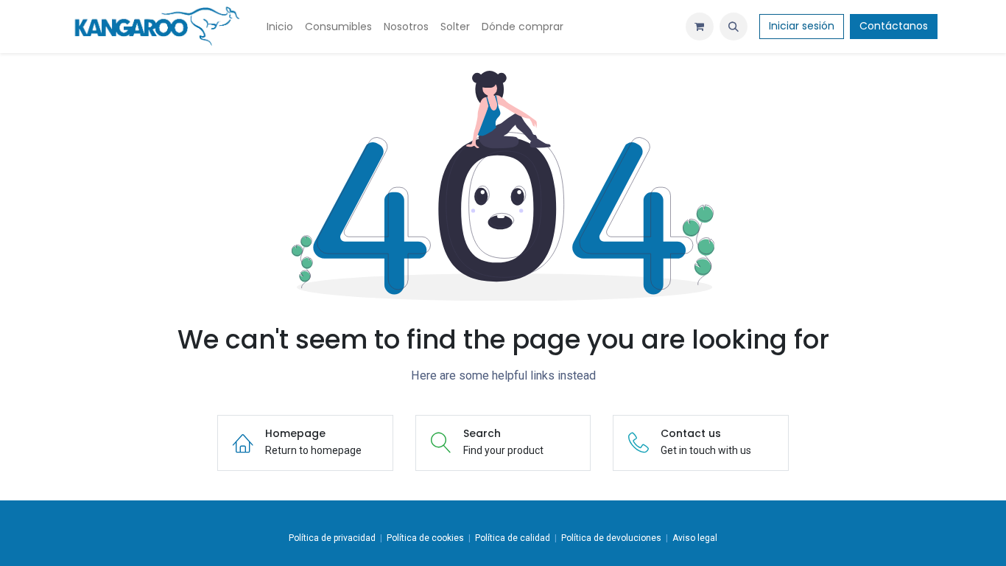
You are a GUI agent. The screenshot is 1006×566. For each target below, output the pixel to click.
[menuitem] (280, 27)
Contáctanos (893, 25)
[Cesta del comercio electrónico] (700, 27)
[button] (734, 27)
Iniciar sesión (801, 25)
